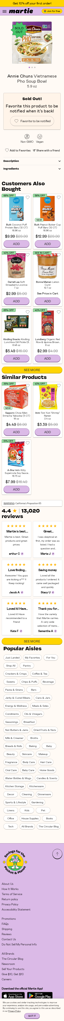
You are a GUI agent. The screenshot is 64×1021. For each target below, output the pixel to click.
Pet (43, 810)
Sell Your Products (13, 969)
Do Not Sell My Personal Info (19, 944)
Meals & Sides (40, 705)
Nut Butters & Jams (16, 729)
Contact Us (9, 939)
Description (11, 161)
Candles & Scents (47, 778)
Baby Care (28, 770)
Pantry (27, 665)
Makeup (43, 753)
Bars (33, 689)
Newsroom (8, 963)
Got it (32, 1015)
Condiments (12, 713)
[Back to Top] (57, 854)
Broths (34, 737)
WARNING (9, 503)
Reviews (7, 934)
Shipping (7, 928)
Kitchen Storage (14, 786)
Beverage (48, 681)
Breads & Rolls (13, 745)
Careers (7, 979)
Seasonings (11, 721)
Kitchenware (36, 786)
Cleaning (27, 794)
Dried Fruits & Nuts (45, 729)
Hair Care (46, 762)
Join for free (53, 11)
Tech (10, 826)
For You (50, 657)
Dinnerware (44, 794)
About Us (7, 883)
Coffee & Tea (39, 673)
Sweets (10, 681)
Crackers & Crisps (16, 673)
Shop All (10, 665)
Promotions (9, 918)
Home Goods (47, 770)
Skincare (27, 753)
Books (49, 818)
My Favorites (32, 657)
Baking (33, 745)
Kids (27, 810)
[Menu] (4, 11)
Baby (49, 745)
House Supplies (30, 818)
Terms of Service (12, 894)
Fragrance (11, 762)
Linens (10, 810)
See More (32, 370)
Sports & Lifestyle (15, 802)
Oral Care (11, 770)
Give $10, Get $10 (13, 974)
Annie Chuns (20, 75)
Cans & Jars (43, 697)
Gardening (37, 802)
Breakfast (29, 721)
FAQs (5, 923)
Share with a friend (48, 150)
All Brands (27, 826)
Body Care (29, 762)
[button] (32, 43)
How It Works (10, 888)
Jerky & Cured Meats (17, 697)
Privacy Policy (10, 904)
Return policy (10, 899)
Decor (10, 794)
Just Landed (12, 657)
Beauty (11, 753)
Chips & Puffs (29, 681)
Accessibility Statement (16, 909)
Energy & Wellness (16, 705)
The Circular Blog (49, 826)
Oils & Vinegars (33, 713)
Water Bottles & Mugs (18, 778)
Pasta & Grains (14, 689)
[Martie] (21, 11)
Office (10, 818)
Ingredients (11, 168)
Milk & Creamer (14, 737)
